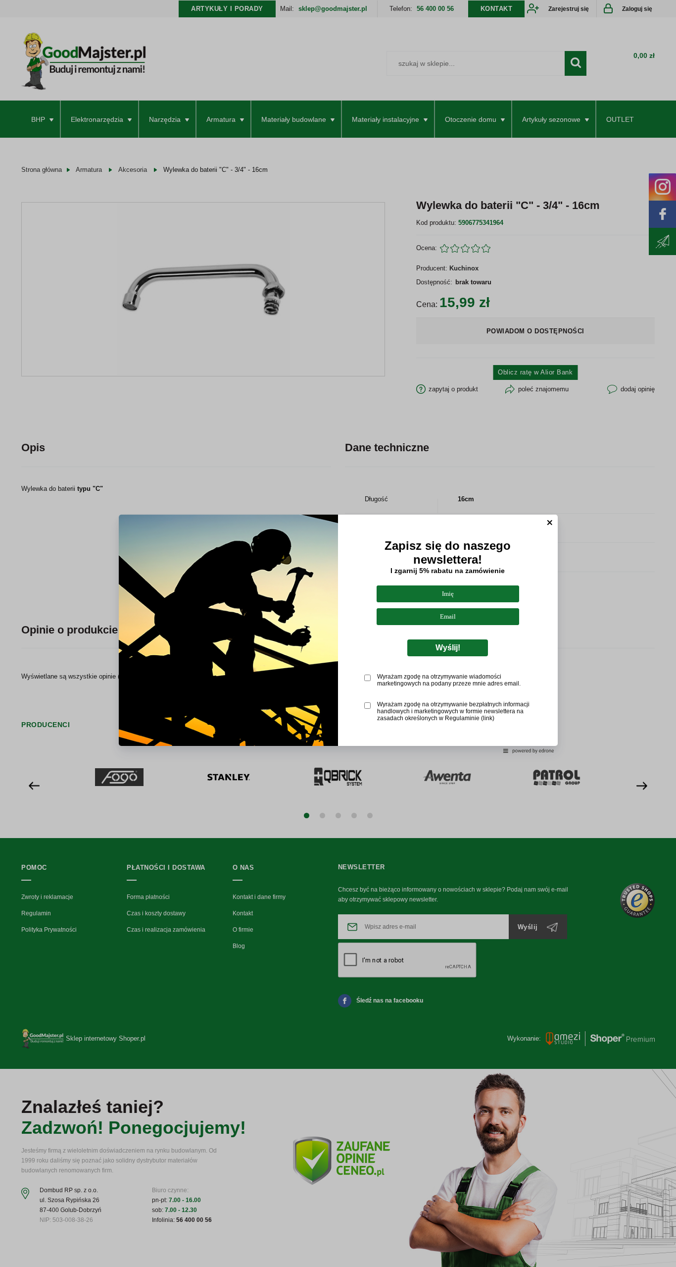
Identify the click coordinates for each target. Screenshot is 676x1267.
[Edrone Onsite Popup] (338, 633)
